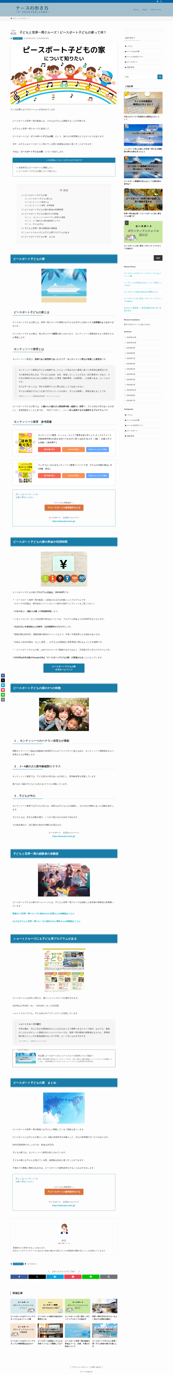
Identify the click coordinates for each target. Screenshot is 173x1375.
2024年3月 (131, 379)
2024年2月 (131, 385)
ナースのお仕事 (133, 51)
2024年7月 (131, 358)
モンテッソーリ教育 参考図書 (41, 205)
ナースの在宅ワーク (135, 57)
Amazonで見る (73, 449)
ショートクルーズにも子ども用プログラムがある (47, 232)
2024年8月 (131, 353)
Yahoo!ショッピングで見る (97, 449)
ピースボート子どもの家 (36, 195)
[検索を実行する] (159, 76)
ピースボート (17, 38)
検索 (158, 258)
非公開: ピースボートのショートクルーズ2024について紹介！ (66, 1056)
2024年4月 (131, 374)
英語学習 (130, 67)
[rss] (157, 1)
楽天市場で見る (49, 449)
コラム (129, 46)
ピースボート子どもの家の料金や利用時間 (44, 210)
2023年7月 (131, 400)
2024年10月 (131, 343)
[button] (19, 1277)
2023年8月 (131, 395)
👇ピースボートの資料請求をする (64, 507)
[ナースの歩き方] (33, 9)
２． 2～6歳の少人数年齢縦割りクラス (44, 221)
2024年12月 (131, 337)
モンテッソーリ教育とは (39, 202)
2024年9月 (131, 348)
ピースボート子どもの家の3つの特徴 (41, 214)
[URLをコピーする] (108, 1277)
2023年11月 (131, 390)
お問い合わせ (96, 1367)
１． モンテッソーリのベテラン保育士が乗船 (47, 217)
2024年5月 (131, 369)
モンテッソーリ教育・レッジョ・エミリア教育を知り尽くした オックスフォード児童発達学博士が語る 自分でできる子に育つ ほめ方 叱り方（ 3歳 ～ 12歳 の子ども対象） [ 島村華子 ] (75, 439)
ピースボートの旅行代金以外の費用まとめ (141, 292)
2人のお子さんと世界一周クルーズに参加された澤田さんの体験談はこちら (47, 921)
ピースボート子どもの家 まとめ (40, 237)
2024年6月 (131, 364)
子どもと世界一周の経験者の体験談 (41, 228)
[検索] (160, 1)
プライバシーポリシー (80, 1367)
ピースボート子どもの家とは (40, 199)
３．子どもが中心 (36, 224)
